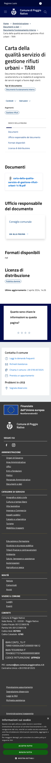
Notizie (9, 580)
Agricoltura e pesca (15, 567)
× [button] (48, 719)
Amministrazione (21, 23)
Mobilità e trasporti (15, 528)
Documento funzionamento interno (19, 30)
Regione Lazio (10, 3)
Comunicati (11, 585)
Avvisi (9, 589)
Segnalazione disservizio (17, 691)
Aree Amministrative (16, 462)
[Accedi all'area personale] (40, 3)
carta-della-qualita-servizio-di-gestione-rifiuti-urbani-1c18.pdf (23, 181)
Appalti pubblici (13, 514)
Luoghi (9, 601)
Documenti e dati (11, 26)
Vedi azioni (23, 100)
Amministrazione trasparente (19, 713)
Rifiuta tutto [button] (25, 752)
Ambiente (10, 554)
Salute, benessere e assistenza (20, 558)
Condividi (10, 100)
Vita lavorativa (13, 506)
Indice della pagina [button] (17, 123)
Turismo (10, 523)
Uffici (8, 466)
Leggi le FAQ (12, 696)
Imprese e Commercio (16, 510)
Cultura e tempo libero (16, 501)
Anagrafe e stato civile (16, 497)
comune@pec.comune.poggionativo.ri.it (25, 664)
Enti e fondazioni (14, 471)
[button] (25, 758)
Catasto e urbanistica (16, 519)
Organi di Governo (14, 457)
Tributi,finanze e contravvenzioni (21, 550)
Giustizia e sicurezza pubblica (19, 545)
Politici (9, 475)
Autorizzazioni (12, 563)
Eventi (9, 606)
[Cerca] (45, 12)
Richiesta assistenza (15, 700)
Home (6, 23)
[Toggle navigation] (5, 11)
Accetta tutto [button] (25, 746)
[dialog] (25, 739)
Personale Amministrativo (18, 479)
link (11, 740)
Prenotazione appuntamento (19, 687)
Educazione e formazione (17, 541)
